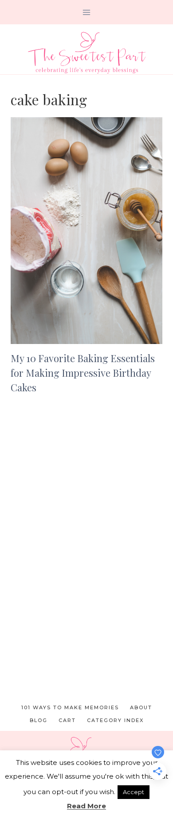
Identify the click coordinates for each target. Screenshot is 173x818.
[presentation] (86, 230)
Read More (86, 806)
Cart (67, 720)
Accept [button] (133, 791)
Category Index (115, 720)
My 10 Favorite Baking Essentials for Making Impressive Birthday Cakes (83, 373)
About (141, 707)
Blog (38, 720)
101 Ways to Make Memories (70, 707)
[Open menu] (87, 12)
